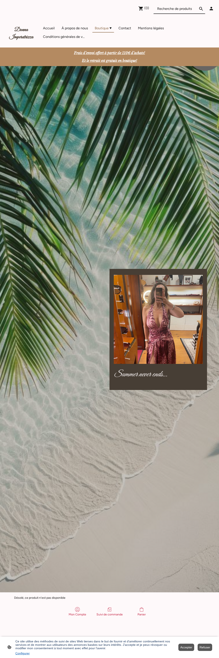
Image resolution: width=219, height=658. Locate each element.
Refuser (205, 647)
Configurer (22, 653)
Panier (142, 614)
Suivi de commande (109, 614)
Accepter (186, 647)
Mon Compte (77, 614)
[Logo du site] (21, 42)
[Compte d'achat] (211, 8)
